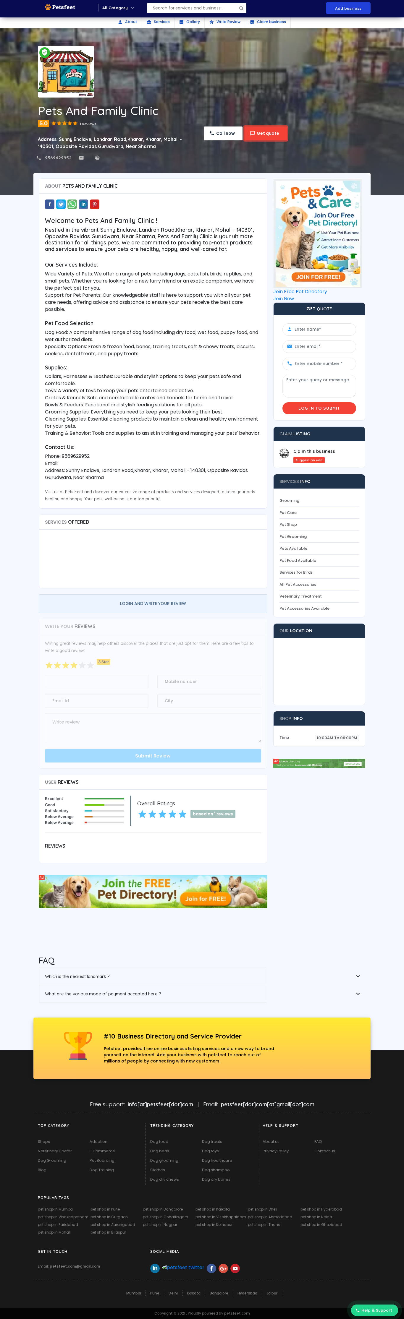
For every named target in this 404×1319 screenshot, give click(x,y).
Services (158, 22)
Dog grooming (164, 1160)
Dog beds (159, 1151)
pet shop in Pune (105, 1209)
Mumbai (133, 1293)
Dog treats (212, 1141)
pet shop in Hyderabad (321, 1209)
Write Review (224, 22)
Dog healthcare (217, 1160)
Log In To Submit (319, 408)
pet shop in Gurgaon (109, 1216)
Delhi (173, 1293)
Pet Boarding (102, 1160)
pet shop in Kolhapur (213, 1224)
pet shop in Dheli (262, 1209)
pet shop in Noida (316, 1216)
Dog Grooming (52, 1160)
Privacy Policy (276, 1151)
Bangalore (219, 1293)
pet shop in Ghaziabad (321, 1224)
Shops (44, 1141)
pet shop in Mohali (54, 1232)
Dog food (159, 1141)
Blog (42, 1170)
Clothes (157, 1170)
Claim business (268, 22)
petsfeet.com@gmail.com (75, 1266)
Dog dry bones (216, 1179)
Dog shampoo (216, 1170)
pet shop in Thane (264, 1224)
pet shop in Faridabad (58, 1224)
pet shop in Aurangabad (113, 1224)
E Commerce (102, 1151)
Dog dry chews (164, 1179)
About (127, 22)
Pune (154, 1293)
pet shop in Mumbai (56, 1209)
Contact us (324, 1151)
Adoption (98, 1141)
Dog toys (210, 1151)
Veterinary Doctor (55, 1151)
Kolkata (194, 1293)
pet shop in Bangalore (163, 1209)
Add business (348, 8)
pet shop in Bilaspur (108, 1232)
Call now (225, 133)
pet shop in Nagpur (160, 1224)
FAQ (318, 1141)
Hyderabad (247, 1293)
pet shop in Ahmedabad (270, 1216)
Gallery (189, 22)
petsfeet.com (237, 1313)
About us (271, 1141)
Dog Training (102, 1170)
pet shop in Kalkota (212, 1209)
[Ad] (153, 891)
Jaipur (271, 1293)
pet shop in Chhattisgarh (165, 1216)
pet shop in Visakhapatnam (63, 1216)
